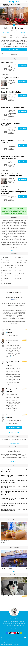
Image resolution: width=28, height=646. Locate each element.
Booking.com (14, 307)
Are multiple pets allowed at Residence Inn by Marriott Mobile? (13, 481)
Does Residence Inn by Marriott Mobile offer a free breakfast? (13, 509)
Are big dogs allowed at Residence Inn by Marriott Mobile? (12, 476)
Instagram (19, 459)
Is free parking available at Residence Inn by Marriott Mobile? (12, 499)
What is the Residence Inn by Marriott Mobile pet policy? (12, 470)
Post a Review (14, 432)
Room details (5, 74)
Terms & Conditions (6, 640)
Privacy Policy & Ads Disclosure (9, 642)
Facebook (8, 459)
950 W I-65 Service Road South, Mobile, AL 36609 (14, 32)
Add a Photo (15, 462)
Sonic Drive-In (5, 540)
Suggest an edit (14, 250)
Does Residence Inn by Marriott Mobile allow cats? (13, 486)
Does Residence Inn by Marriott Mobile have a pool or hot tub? (13, 504)
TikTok (13, 459)
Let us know (14, 623)
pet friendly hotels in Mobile (15, 53)
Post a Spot (14, 619)
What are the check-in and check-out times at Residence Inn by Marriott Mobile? (12, 493)
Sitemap (3, 638)
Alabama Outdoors (6, 568)
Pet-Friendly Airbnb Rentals (8, 596)
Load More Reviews (14, 427)
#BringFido (14, 629)
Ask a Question (15, 443)
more (11, 356)
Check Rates (14, 50)
